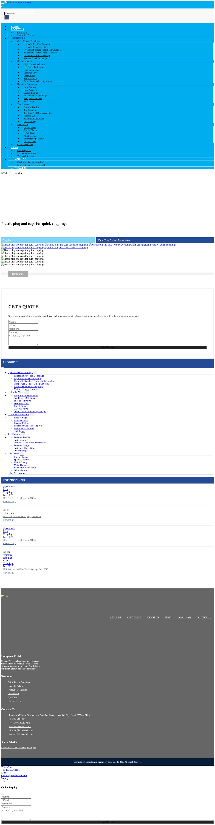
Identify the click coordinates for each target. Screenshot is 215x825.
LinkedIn (14, 747)
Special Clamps (21, 459)
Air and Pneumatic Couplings (28, 386)
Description (18, 274)
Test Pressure (14, 434)
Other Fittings (20, 450)
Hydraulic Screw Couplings (27, 378)
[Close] (2, 794)
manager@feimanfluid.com (21, 734)
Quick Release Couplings (20, 372)
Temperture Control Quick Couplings (32, 383)
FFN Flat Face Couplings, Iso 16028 (19, 540)
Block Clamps (21, 457)
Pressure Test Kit (22, 437)
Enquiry (7, 240)
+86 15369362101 (17, 719)
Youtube (22, 747)
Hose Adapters (21, 420)
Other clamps (20, 470)
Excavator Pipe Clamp (25, 467)
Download (184, 617)
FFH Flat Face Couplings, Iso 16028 (19, 498)
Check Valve (20, 406)
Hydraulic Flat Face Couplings (29, 375)
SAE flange (19, 431)
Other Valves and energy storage (30, 411)
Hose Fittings (20, 417)
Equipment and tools (24, 428)
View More (8, 502)
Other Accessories (25, 144)
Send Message (107, 347)
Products (153, 617)
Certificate (134, 617)
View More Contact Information (114, 240)
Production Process (25, 35)
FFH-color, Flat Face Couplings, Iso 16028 (22, 516)
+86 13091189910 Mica (19, 723)
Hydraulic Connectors (18, 414)
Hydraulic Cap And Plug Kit (28, 425)
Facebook (5, 747)
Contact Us (19, 168)
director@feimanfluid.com (21, 730)
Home (15, 26)
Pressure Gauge (21, 445)
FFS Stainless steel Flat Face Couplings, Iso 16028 (25, 569)
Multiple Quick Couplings (27, 389)
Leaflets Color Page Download (31, 165)
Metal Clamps (21, 465)
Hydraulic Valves (16, 392)
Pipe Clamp (13, 453)
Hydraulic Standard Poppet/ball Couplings (34, 381)
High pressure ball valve (26, 395)
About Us (115, 617)
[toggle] (2, 3)
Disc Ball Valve (21, 403)
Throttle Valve (21, 408)
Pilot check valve (22, 400)
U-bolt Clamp (20, 462)
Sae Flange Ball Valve (24, 398)
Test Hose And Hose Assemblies (30, 442)
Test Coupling (21, 440)
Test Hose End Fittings (25, 448)
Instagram (31, 747)
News (168, 617)
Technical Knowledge (27, 156)
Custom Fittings (21, 423)
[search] (1, 6)
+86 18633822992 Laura (20, 726)
